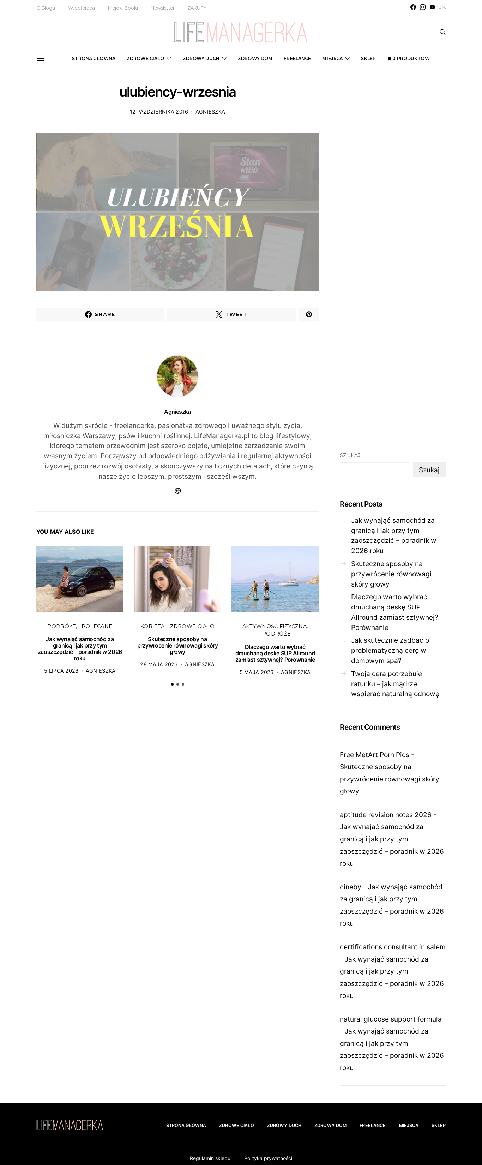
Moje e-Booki (123, 8)
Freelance (297, 58)
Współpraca (81, 8)
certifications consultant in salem (393, 947)
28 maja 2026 (158, 664)
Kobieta (152, 626)
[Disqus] (177, 801)
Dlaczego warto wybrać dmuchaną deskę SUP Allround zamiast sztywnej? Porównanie (275, 653)
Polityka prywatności (268, 1158)
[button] (172, 684)
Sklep (368, 58)
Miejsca (332, 58)
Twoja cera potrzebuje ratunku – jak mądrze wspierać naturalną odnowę (395, 683)
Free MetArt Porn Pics (374, 754)
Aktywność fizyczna (274, 626)
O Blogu (45, 8)
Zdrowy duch (201, 58)
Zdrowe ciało (145, 58)
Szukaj (350, 455)
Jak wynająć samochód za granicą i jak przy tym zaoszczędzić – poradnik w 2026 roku (80, 649)
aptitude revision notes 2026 (386, 814)
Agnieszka (210, 112)
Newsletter (162, 8)
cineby (350, 887)
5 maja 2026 (257, 672)
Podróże (61, 626)
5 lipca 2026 (61, 671)
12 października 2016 (159, 112)
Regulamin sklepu (210, 1158)
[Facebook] (413, 7)
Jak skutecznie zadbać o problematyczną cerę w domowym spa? (390, 650)
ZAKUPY (196, 8)
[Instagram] (423, 7)
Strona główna (93, 58)
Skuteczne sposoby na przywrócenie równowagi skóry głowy (177, 645)
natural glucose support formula (391, 1019)
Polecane (97, 626)
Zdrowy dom (255, 58)
